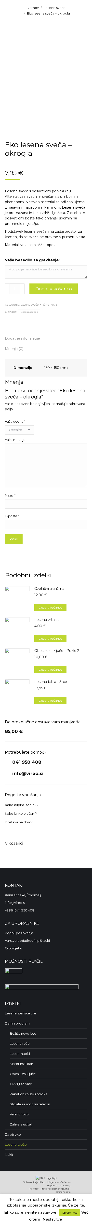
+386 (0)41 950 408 (19, 910)
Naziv (10, 495)
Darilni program (17, 1023)
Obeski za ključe (23, 1074)
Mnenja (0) (14, 349)
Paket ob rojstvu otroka (28, 1094)
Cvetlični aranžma (49, 588)
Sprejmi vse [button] (69, 1212)
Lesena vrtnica (46, 619)
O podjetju (13, 948)
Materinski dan (21, 1064)
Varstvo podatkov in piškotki (27, 941)
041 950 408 (26, 762)
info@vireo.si (27, 773)
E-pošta (12, 516)
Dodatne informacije (22, 338)
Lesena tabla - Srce (50, 681)
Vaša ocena (15, 421)
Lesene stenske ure (20, 1013)
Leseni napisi (20, 1054)
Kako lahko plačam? (21, 813)
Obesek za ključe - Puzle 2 (56, 650)
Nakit (9, 1155)
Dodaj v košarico (53, 289)
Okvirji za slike (21, 1084)
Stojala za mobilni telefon (30, 1104)
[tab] (46, 336)
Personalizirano (29, 312)
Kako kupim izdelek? (21, 805)
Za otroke (13, 1134)
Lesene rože (20, 1043)
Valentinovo (19, 1114)
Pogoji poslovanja (19, 933)
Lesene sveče (30, 304)
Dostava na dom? (19, 822)
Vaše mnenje (16, 440)
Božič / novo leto (23, 1033)
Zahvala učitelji (21, 1124)
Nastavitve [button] (52, 1219)
